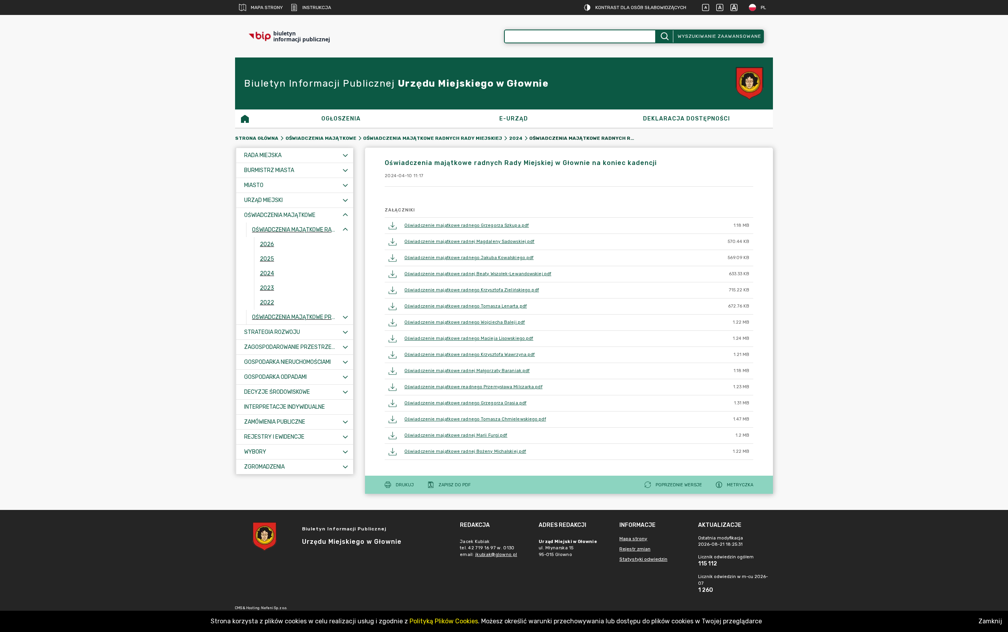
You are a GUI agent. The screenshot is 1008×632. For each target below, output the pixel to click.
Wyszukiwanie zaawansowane (719, 36)
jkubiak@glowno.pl (496, 554)
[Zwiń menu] (345, 215)
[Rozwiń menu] (345, 155)
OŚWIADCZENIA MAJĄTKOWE (320, 138)
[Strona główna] (245, 118)
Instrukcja (316, 7)
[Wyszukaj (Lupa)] (664, 36)
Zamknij (990, 621)
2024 (516, 138)
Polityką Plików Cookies (444, 621)
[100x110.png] (749, 83)
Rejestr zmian (634, 549)
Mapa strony (267, 7)
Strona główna (256, 138)
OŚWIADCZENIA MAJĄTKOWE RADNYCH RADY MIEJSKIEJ (432, 138)
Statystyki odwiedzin (643, 559)
